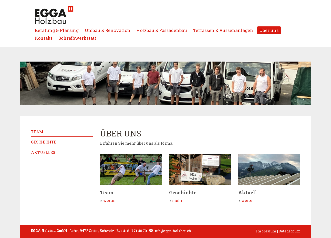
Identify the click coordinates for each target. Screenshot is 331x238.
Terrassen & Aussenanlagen (223, 30)
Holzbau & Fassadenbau (161, 30)
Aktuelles (43, 152)
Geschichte (43, 141)
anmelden (249, 231)
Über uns (269, 30)
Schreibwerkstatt (77, 38)
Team (37, 131)
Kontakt (43, 38)
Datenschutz (289, 231)
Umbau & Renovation (107, 30)
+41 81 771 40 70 (134, 231)
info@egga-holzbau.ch (172, 231)
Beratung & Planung (57, 30)
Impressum (266, 231)
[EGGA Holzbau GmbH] (54, 15)
